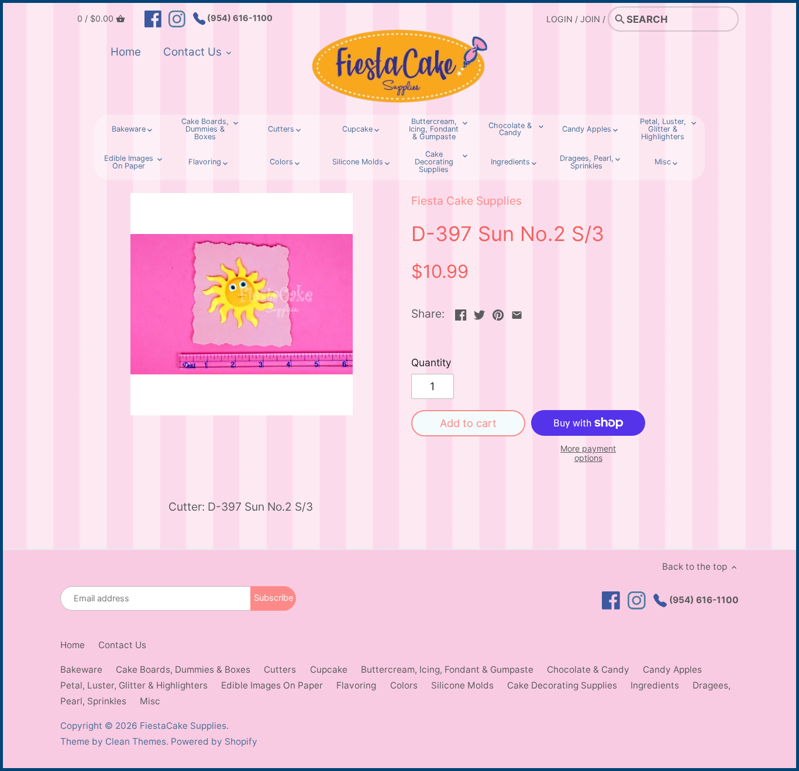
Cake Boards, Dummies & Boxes (183, 669)
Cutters (280, 669)
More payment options (588, 453)
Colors (404, 685)
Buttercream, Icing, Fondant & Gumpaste (447, 669)
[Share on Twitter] (479, 312)
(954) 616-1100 (239, 18)
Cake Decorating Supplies (562, 685)
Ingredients (655, 685)
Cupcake (328, 669)
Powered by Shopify (214, 741)
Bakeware (81, 669)
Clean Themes (135, 741)
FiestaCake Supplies (183, 725)
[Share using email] (516, 312)
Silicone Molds (462, 685)
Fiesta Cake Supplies (466, 201)
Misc (150, 701)
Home (72, 644)
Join (590, 19)
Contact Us (122, 644)
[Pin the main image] (498, 312)
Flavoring (356, 685)
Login (559, 19)
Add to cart (468, 423)
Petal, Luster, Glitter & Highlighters (134, 685)
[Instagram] (176, 18)
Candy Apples (672, 669)
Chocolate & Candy (588, 669)
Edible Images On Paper (272, 685)
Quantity (431, 363)
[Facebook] (152, 18)
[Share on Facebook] (460, 312)
